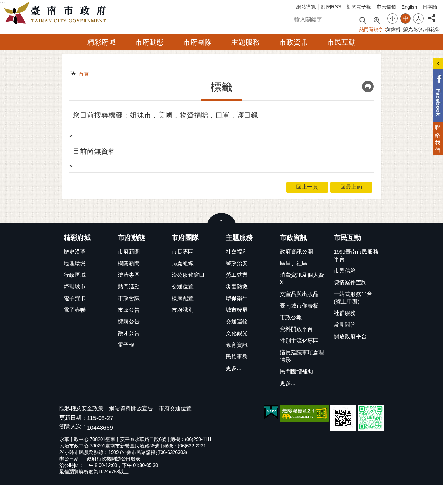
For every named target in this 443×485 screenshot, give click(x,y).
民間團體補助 (296, 371)
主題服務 (245, 42)
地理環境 (75, 263)
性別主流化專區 (299, 341)
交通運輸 (237, 322)
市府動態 (149, 42)
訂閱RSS (331, 6)
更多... (234, 368)
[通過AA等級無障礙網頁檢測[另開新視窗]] (304, 413)
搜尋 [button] (362, 20)
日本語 (430, 6)
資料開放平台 (296, 329)
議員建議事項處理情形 (302, 356)
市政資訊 (293, 42)
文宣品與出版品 (299, 294)
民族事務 (237, 357)
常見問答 (345, 325)
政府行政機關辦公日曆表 (113, 458)
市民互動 (341, 42)
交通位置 (183, 287)
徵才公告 (129, 333)
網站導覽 (306, 6)
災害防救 (237, 287)
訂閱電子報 (359, 6)
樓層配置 (183, 298)
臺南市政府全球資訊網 (57, 13)
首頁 (84, 74)
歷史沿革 (75, 252)
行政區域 (75, 275)
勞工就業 (237, 275)
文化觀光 (237, 333)
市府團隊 (197, 42)
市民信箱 (386, 6)
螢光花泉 (413, 29)
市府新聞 (129, 252)
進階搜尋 (376, 19)
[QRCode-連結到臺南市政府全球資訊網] (343, 418)
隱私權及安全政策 (81, 408)
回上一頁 (307, 187)
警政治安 (237, 263)
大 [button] (418, 18)
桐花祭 (432, 29)
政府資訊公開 (296, 252)
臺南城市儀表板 (299, 306)
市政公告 (129, 310)
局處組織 (183, 263)
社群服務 (345, 313)
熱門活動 (129, 287)
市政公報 (291, 317)
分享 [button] (431, 14)
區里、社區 (293, 263)
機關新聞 (129, 263)
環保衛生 (237, 298)
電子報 (126, 345)
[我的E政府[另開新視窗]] (271, 412)
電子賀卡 (75, 298)
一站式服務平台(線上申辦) (353, 298)
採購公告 (129, 322)
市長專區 (183, 252)
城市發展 (237, 310)
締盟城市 (75, 287)
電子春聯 (75, 310)
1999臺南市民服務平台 (356, 255)
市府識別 (183, 310)
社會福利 (237, 252)
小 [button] (392, 18)
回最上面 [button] (351, 187)
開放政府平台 (350, 336)
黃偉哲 (393, 29)
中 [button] (405, 18)
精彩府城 (101, 42)
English (409, 7)
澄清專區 (129, 275)
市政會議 (129, 298)
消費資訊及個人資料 (302, 279)
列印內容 (368, 86)
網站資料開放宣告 (131, 408)
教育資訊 (237, 345)
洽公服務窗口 (188, 275)
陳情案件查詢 (350, 282)
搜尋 (297, 19)
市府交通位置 (175, 408)
